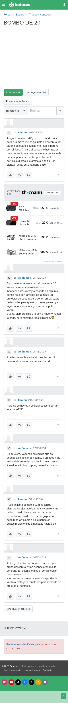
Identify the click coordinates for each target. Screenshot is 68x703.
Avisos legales (32, 670)
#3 (9, 352)
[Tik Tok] (18, 682)
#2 (9, 278)
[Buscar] (60, 111)
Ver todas (52, 192)
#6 (9, 499)
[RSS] (38, 682)
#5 (9, 448)
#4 (9, 400)
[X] (31, 682)
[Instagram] (4, 682)
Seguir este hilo (38, 92)
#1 (9, 132)
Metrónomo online (13, 670)
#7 (9, 557)
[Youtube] (11, 682)
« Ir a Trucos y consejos (18, 609)
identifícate (28, 644)
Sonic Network (28, 666)
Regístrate (12, 644)
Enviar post (14, 92)
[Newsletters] (45, 682)
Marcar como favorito (19, 101)
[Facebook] (25, 682)
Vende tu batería (47, 666)
